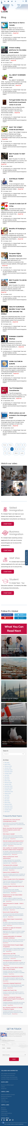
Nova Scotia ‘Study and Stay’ (11, 912)
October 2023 (8, 789)
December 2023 (8, 786)
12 (9, 453)
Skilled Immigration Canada (8, 1094)
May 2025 (7, 762)
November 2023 (8, 788)
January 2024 (8, 784)
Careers (3, 1086)
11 (5, 453)
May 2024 (7, 777)
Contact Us (4, 1109)
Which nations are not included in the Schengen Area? (18, 415)
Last (22, 453)
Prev (10, 445)
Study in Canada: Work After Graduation (13, 879)
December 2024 (8, 769)
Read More (6, 826)
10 (23, 449)
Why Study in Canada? (9, 834)
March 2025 (7, 764)
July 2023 (7, 795)
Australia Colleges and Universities (9, 1079)
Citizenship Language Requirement (12, 983)
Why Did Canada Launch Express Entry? (13, 841)
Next (16, 453)
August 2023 (8, 793)
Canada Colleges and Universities (9, 1077)
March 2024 (7, 780)
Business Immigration (6, 1096)
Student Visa (4, 1098)
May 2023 (7, 798)
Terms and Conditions (6, 1113)
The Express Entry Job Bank (10, 865)
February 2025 (8, 766)
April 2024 (7, 778)
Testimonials (4, 1111)
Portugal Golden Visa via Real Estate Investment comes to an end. (18, 102)
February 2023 (8, 804)
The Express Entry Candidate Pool (12, 960)
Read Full (15, 33)
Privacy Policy (4, 1115)
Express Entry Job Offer (9, 953)
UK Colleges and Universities (8, 1075)
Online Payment (5, 1101)
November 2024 (8, 771)
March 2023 (7, 802)
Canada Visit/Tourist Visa (10, 990)
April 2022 (7, 811)
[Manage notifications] (3, 1122)
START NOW (7, 524)
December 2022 (8, 806)
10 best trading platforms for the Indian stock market (17, 50)
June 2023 (7, 797)
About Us (3, 1107)
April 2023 (7, 800)
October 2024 (8, 773)
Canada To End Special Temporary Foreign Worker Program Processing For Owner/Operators (13, 999)
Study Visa (3, 1088)
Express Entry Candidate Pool (11, 872)
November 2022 (8, 808)
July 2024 (7, 775)
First (4, 445)
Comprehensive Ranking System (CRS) (13, 976)
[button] (26, 1)
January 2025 (8, 768)
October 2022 (8, 809)
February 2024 (8, 782)
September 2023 (9, 791)
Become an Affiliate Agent (7, 1085)
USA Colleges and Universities (8, 1073)
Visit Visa (3, 1100)
